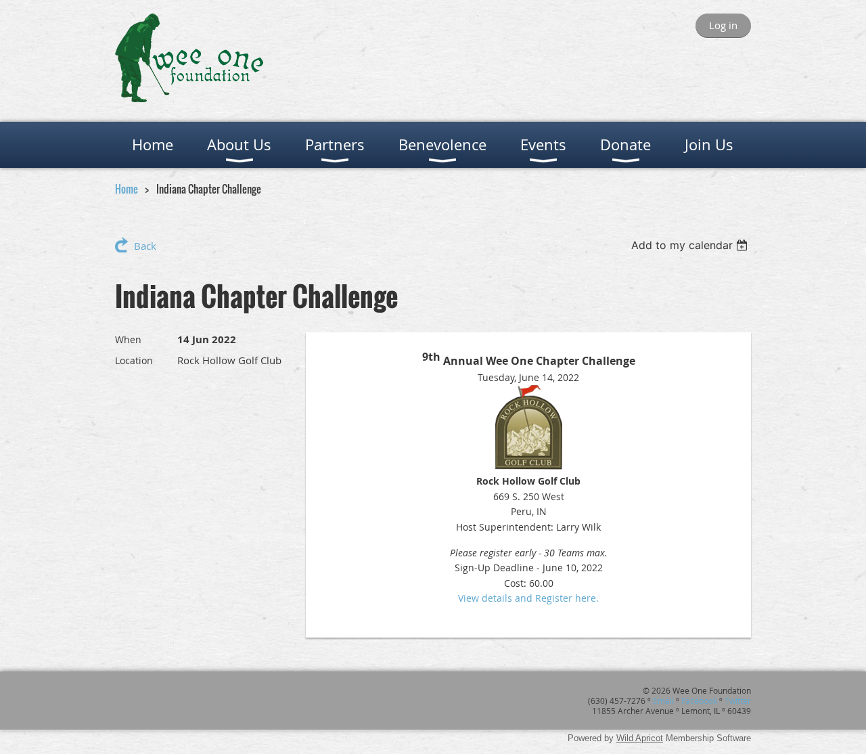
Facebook (699, 700)
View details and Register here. (528, 598)
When (128, 339)
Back (145, 245)
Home (126, 188)
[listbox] (691, 245)
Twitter (738, 700)
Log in (723, 25)
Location (134, 360)
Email (663, 700)
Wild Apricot (639, 738)
